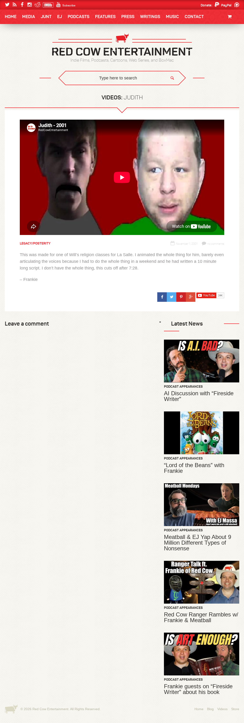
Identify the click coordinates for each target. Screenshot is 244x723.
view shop (224, 56)
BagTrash (18, 62)
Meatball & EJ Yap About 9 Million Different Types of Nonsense (197, 542)
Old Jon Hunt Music (25, 43)
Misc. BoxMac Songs (25, 43)
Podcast (209, 43)
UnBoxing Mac (22, 92)
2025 (31, 43)
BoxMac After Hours (28, 82)
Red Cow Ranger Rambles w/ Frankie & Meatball (201, 617)
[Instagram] (29, 5)
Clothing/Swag (226, 28)
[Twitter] (7, 5)
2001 (217, 53)
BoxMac (17, 72)
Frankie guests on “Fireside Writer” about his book (198, 689)
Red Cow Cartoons (26, 62)
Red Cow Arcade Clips (167, 92)
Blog (210, 709)
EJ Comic (17, 53)
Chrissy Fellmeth (25, 72)
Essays (38, 31)
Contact (194, 16)
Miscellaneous (22, 53)
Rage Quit (76, 88)
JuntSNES (50, 88)
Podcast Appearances (183, 386)
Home (10, 16)
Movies (233, 33)
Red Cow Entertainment (50, 709)
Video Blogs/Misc (210, 43)
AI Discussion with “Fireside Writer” (199, 396)
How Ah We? (83, 92)
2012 (30, 53)
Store (235, 709)
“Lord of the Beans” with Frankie (194, 468)
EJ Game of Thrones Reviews (82, 88)
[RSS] (14, 5)
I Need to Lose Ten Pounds (30, 43)
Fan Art (16, 43)
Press (127, 16)
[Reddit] (36, 5)
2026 (14, 43)
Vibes (39, 92)
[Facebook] (22, 5)
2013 (13, 53)
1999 (31, 63)
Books (17, 31)
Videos (222, 709)
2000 (14, 63)
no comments (215, 243)
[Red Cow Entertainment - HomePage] (122, 45)
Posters (231, 42)
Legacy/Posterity (35, 243)
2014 (216, 43)
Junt (234, 47)
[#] (162, 297)
